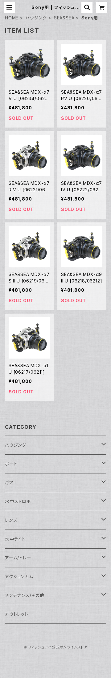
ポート (11, 463)
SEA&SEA (64, 17)
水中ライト (15, 539)
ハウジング (36, 17)
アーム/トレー (18, 557)
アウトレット (16, 614)
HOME (11, 17)
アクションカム (19, 576)
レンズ (11, 520)
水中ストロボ (18, 501)
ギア (9, 482)
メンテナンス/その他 (24, 595)
